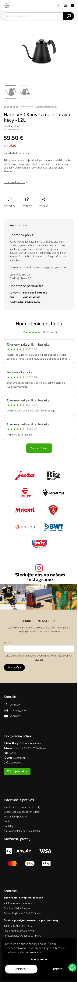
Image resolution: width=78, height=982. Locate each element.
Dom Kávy (14, 705)
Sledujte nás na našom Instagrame (40, 577)
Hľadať (68, 16)
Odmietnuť (21, 969)
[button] (72, 967)
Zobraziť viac (39, 448)
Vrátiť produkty (17, 771)
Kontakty (8, 826)
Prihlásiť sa (14, 667)
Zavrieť (32, 195)
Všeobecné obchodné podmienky (22, 807)
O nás (7, 822)
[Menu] (72, 5)
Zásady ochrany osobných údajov (22, 812)
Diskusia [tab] (23, 225)
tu (39, 952)
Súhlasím (57, 969)
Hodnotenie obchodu (39, 323)
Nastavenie (39, 959)
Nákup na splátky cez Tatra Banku (22, 831)
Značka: (11, 126)
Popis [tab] (13, 225)
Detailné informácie (14, 182)
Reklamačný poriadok (15, 817)
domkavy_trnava (18, 710)
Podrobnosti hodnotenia (46, 107)
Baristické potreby (35, 293)
